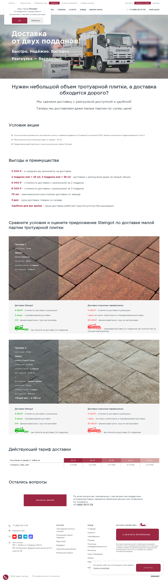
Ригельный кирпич (64, 553)
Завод (83, 9)
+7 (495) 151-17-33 (137, 9)
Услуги (72, 9)
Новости (91, 533)
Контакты (92, 550)
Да (19, 21)
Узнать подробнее (101, 568)
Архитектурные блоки (66, 549)
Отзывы (91, 540)
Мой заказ (154, 9)
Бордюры (60, 545)
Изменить (35, 21)
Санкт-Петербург (95, 554)
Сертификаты (94, 536)
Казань (91, 558)
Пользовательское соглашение (46, 576)
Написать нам (25, 3)
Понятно (148, 567)
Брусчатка (61, 541)
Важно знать (96, 9)
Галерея (61, 9)
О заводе (91, 529)
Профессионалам (87, 3)
